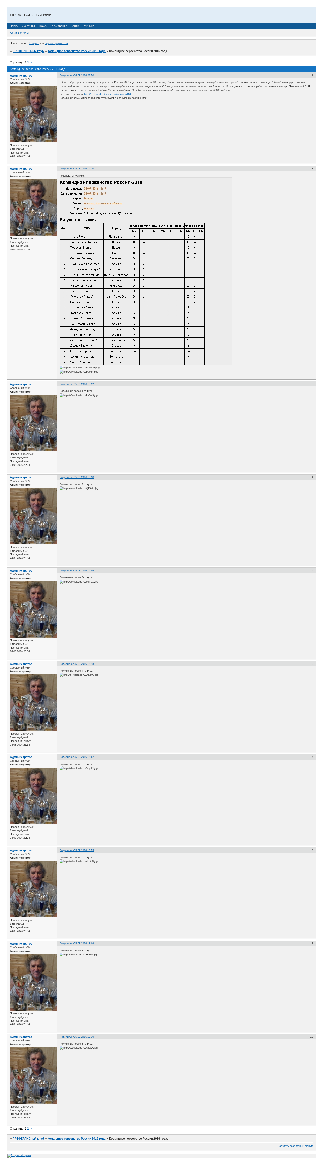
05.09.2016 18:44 (84, 570)
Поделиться (67, 75)
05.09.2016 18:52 (84, 757)
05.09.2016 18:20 (84, 168)
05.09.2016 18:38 (84, 477)
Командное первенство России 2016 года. (77, 51)
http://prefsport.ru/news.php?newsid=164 (107, 94)
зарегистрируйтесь (56, 43)
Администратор (21, 75)
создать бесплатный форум (296, 1146)
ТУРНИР (88, 26)
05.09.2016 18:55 (84, 850)
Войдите (34, 43)
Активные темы (19, 32)
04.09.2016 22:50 (84, 75)
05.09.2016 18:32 (84, 384)
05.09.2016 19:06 (84, 943)
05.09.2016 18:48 (84, 663)
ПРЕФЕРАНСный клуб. (28, 51)
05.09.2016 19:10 (84, 1036)
